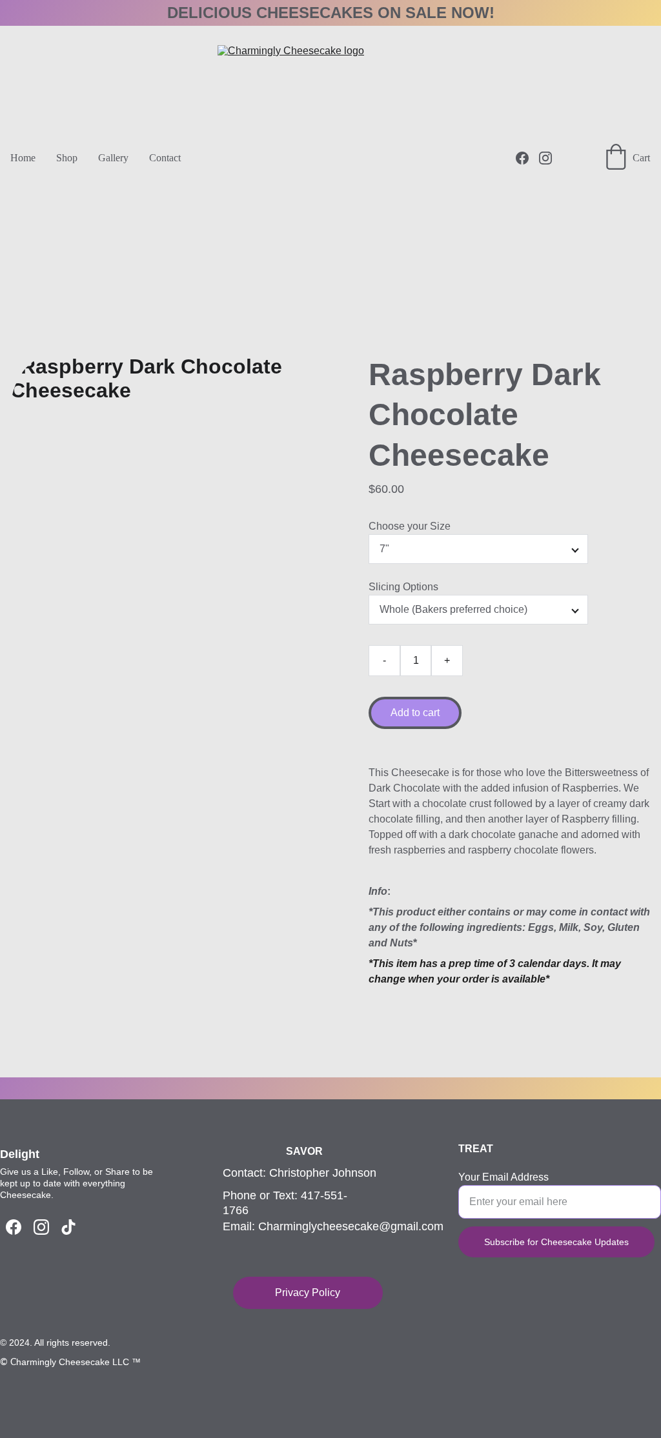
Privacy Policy (307, 1292)
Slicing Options (403, 586)
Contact (165, 157)
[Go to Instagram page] (545, 158)
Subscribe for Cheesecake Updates (556, 1242)
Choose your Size (410, 526)
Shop (66, 157)
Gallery (113, 157)
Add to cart (415, 712)
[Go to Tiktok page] (68, 1227)
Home (23, 157)
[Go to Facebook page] (527, 158)
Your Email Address (503, 1177)
